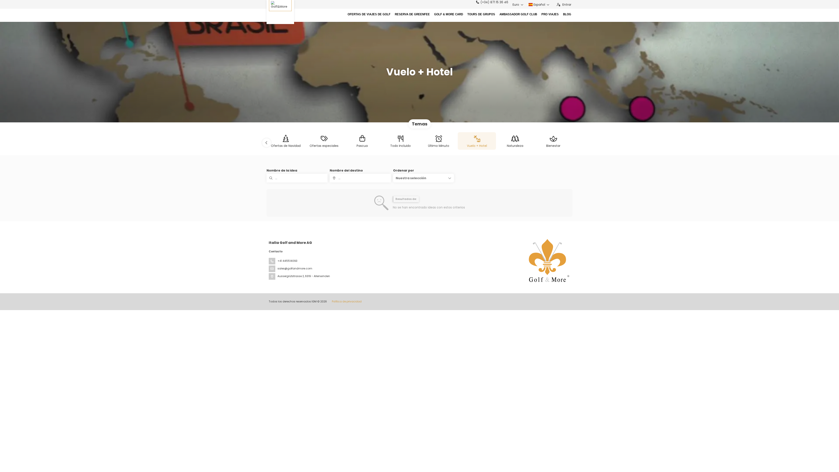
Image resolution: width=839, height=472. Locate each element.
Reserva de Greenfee (412, 14)
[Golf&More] (280, 12)
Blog (567, 14)
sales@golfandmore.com (294, 268)
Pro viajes (550, 14)
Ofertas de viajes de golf (369, 14)
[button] (266, 142)
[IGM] (548, 260)
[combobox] (360, 178)
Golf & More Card (448, 14)
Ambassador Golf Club (518, 14)
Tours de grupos (481, 14)
